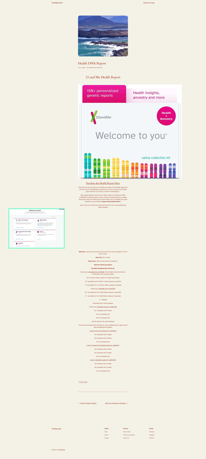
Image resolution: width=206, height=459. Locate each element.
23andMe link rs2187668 (96, 272)
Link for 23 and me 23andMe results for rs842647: (103, 345)
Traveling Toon (57, 3)
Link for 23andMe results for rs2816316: (103, 360)
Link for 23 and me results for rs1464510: (103, 331)
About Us (99, 67)
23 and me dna (83, 382)
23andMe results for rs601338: (107, 307)
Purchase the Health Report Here (103, 183)
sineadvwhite (92, 67)
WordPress (62, 449)
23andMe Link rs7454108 (106, 288)
